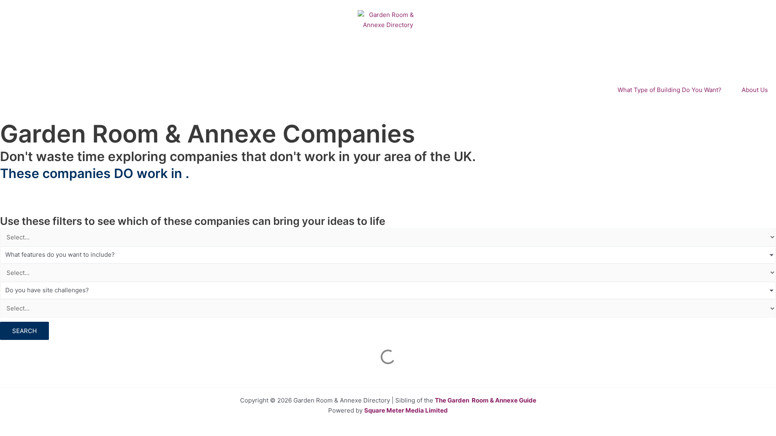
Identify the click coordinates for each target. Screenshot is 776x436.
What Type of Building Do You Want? (669, 90)
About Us (755, 90)
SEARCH (24, 331)
